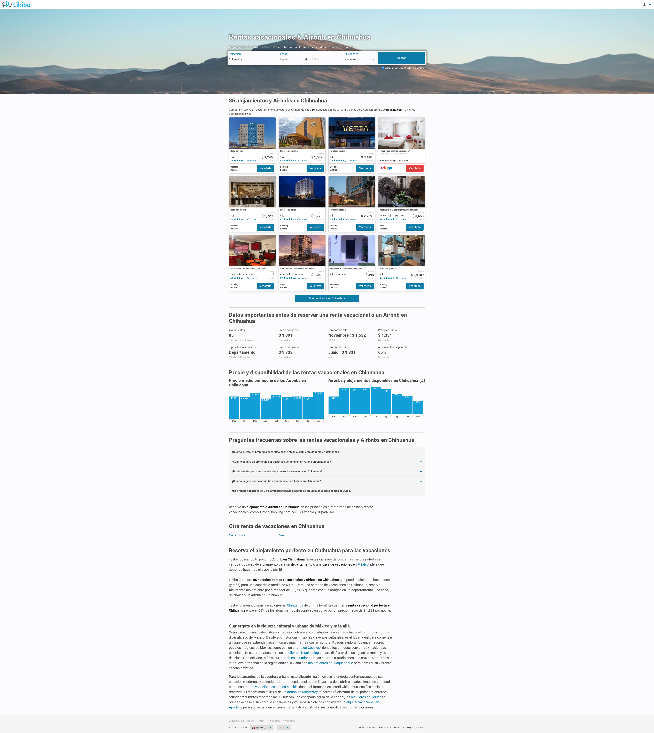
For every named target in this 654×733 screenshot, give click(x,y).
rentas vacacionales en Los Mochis (271, 687)
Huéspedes (351, 54)
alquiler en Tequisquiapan (303, 653)
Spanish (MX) (262, 728)
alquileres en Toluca (366, 697)
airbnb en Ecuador (294, 658)
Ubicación (235, 54)
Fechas (283, 54)
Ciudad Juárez (238, 535)
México (363, 564)
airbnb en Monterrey (302, 692)
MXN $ (282, 728)
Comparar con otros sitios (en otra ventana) (404, 68)
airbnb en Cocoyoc (307, 648)
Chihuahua (295, 605)
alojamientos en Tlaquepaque (330, 663)
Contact (420, 728)
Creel (282, 535)
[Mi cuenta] (647, 4)
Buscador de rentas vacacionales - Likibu (15, 4)
